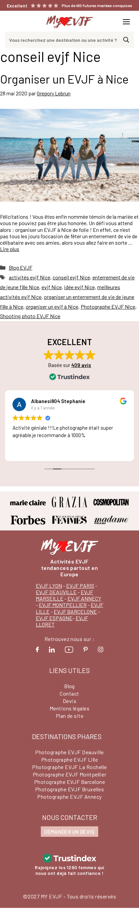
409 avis (81, 365)
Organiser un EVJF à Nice (64, 79)
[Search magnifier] (126, 39)
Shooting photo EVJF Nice (30, 316)
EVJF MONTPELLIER (63, 605)
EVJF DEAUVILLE (56, 592)
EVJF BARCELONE (75, 611)
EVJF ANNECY (84, 598)
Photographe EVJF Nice (108, 306)
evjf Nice (51, 287)
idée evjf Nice (79, 287)
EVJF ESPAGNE (54, 618)
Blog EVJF (20, 267)
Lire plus (9, 249)
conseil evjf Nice (71, 277)
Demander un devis (69, 831)
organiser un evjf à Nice (52, 306)
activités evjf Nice (29, 277)
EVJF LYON (49, 585)
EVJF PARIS (80, 585)
